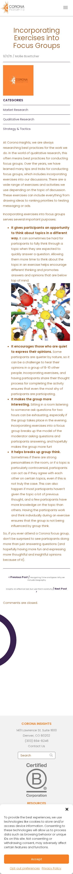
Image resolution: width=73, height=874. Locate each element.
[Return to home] (15, 7)
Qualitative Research (18, 119)
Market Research (15, 110)
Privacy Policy (51, 868)
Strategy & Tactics (17, 129)
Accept (36, 859)
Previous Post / (37, 578)
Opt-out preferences (25, 868)
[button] (67, 809)
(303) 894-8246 (36, 741)
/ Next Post (36, 588)
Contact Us (36, 746)
